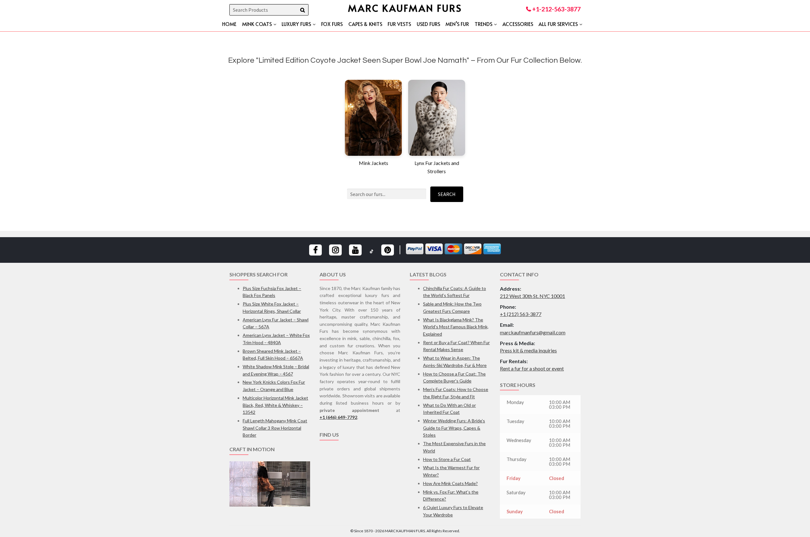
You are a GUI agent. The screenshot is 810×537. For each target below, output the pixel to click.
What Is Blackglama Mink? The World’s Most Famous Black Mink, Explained (456, 327)
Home (229, 23)
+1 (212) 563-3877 (520, 314)
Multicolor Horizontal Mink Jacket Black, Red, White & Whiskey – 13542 (275, 405)
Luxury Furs (296, 23)
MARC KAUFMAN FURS (405, 7)
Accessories (517, 23)
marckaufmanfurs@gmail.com (532, 332)
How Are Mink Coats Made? (450, 483)
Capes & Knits (365, 23)
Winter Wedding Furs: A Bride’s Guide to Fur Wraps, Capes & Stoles (454, 428)
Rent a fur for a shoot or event (532, 368)
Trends (483, 23)
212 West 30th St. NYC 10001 (532, 296)
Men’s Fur (457, 23)
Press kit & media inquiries (528, 350)
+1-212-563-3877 (556, 9)
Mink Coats (257, 23)
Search (447, 194)
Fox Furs (332, 23)
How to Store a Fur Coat (447, 459)
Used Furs (428, 23)
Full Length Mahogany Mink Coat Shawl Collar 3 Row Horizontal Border (275, 428)
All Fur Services (558, 23)
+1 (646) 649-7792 (338, 417)
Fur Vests (399, 23)
